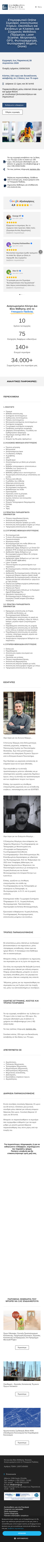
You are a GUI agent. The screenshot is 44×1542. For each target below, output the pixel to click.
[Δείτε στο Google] (8, 217)
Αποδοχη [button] (22, 1533)
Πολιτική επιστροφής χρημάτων (16, 1515)
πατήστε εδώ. (31, 1029)
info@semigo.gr (16, 1485)
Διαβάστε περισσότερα (15, 1528)
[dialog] (22, 1529)
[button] (3, 252)
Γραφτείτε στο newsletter (13, 1509)
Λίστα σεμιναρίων (11, 1511)
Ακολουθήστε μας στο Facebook (16, 1507)
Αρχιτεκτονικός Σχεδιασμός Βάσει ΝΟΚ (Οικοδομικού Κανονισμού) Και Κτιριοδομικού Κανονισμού (20, 1433)
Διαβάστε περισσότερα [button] (15, 233)
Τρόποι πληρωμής (11, 1513)
